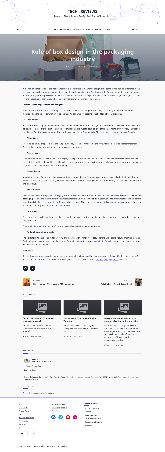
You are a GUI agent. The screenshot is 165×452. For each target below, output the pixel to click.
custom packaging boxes (107, 259)
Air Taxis (107, 29)
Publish (98, 29)
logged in (36, 393)
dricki (26, 336)
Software (88, 425)
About (21, 404)
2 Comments (95, 66)
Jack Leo (70, 66)
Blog (20, 428)
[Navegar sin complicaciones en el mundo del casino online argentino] (123, 307)
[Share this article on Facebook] (25, 268)
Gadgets (88, 412)
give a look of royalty (102, 241)
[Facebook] (133, 30)
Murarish (35, 359)
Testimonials (24, 421)
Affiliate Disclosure (26, 418)
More (88, 29)
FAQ (20, 414)
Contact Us (23, 407)
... (31, 331)
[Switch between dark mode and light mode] (144, 29)
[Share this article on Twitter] (32, 268)
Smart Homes (63, 29)
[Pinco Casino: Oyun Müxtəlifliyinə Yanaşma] (82, 307)
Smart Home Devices (93, 418)
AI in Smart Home (92, 408)
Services (22, 424)
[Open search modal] (147, 29)
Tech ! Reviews (82, 11)
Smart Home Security (93, 422)
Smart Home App (92, 415)
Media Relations (39, 446)
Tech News (77, 29)
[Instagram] (139, 30)
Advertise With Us (25, 446)
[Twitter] (136, 30)
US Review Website (59, 407)
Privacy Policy (24, 411)
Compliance (51, 446)
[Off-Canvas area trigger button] (18, 29)
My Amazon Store (59, 404)
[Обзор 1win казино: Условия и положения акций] (42, 307)
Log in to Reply (30, 370)
